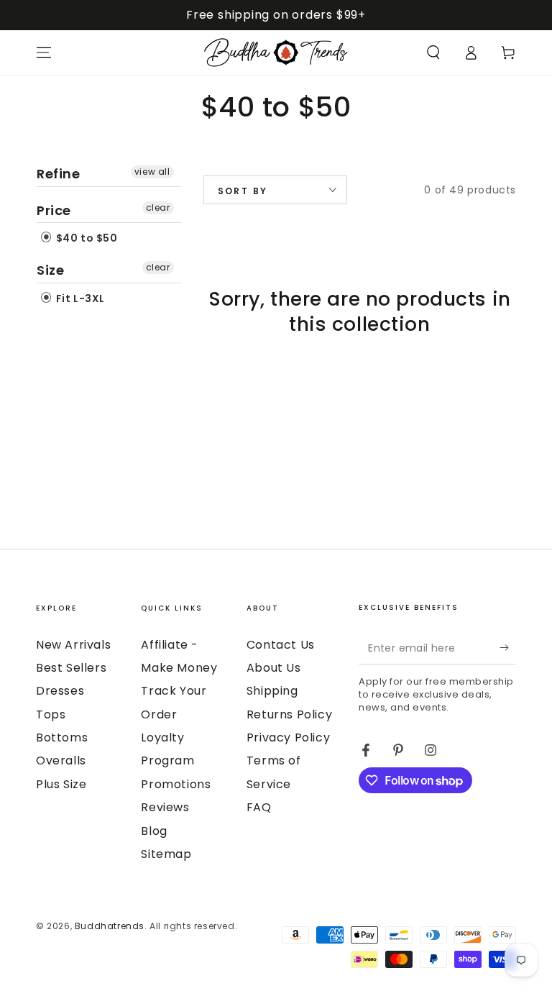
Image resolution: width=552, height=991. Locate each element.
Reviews (165, 807)
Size (50, 270)
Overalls (61, 760)
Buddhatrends (109, 926)
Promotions (176, 784)
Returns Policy (289, 714)
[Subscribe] (508, 648)
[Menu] (44, 52)
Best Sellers (71, 667)
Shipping (272, 690)
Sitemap (166, 854)
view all (152, 171)
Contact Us (281, 644)
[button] (433, 52)
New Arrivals (73, 644)
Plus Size (61, 784)
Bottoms (62, 737)
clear (158, 207)
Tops (50, 714)
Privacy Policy (288, 737)
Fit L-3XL (79, 298)
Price (54, 210)
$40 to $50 (85, 238)
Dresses (60, 690)
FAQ (259, 807)
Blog (154, 831)
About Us (274, 667)
